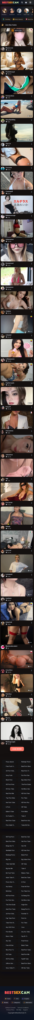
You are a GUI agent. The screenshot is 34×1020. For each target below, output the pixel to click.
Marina (8, 718)
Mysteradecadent (11, 646)
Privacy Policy (10, 1010)
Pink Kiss (9, 694)
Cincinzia (9, 167)
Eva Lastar (9, 502)
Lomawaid (9, 574)
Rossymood (9, 263)
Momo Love (9, 48)
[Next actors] (31, 10)
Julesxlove (9, 454)
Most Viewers (19, 19)
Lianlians (9, 598)
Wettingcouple (10, 742)
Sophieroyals (10, 383)
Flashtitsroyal (10, 72)
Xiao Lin (8, 143)
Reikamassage (10, 215)
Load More (17, 749)
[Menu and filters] (30, 2)
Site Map (18, 1010)
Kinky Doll (9, 622)
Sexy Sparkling (10, 119)
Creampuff (9, 191)
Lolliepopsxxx (10, 359)
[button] (16, 30)
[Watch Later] (26, 2)
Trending (7, 19)
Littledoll (8, 335)
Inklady (8, 526)
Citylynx (8, 311)
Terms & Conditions (23, 1007)
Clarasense (9, 430)
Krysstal (8, 550)
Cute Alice (9, 670)
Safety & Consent (10, 1007)
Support (25, 1010)
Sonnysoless (10, 96)
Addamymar (10, 239)
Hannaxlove (9, 287)
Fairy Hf (8, 407)
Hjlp (7, 478)
